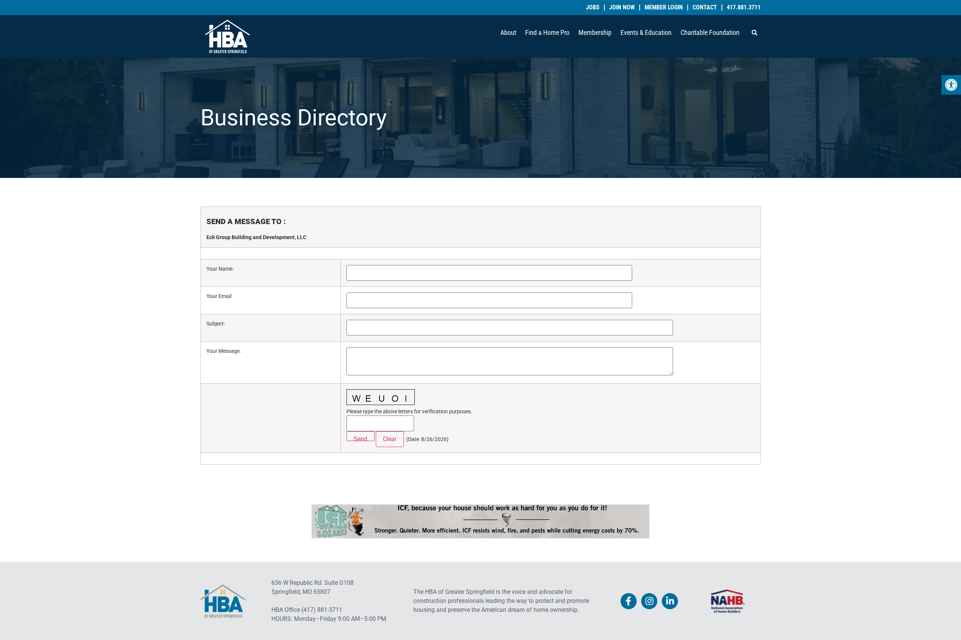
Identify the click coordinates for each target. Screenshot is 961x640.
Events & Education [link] (646, 32)
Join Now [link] (622, 8)
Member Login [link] (664, 8)
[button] (755, 33)
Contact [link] (705, 8)
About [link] (508, 32)
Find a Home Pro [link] (547, 32)
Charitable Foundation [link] (710, 32)
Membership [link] (595, 32)
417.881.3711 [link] (744, 8)
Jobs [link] (592, 8)
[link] (951, 85)
